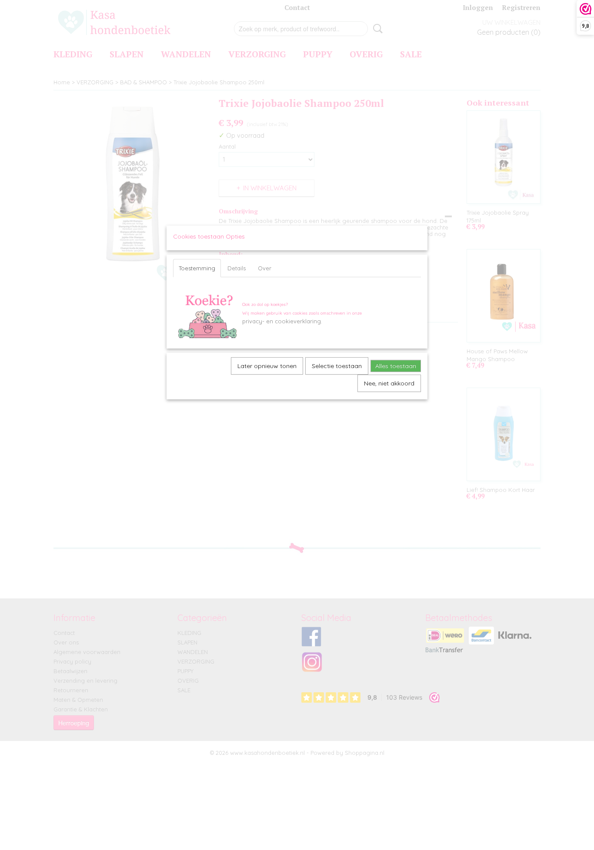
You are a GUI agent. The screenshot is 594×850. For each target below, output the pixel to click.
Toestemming (197, 268)
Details (236, 268)
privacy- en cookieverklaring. (282, 321)
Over (264, 268)
